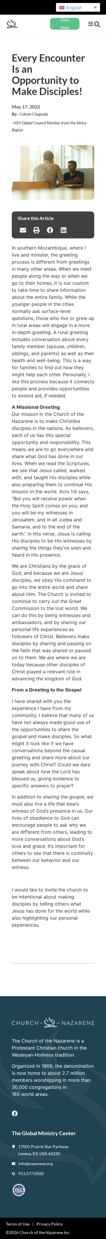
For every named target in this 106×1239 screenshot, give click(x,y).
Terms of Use (17, 1223)
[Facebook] (15, 1113)
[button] (90, 24)
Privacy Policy (50, 1223)
